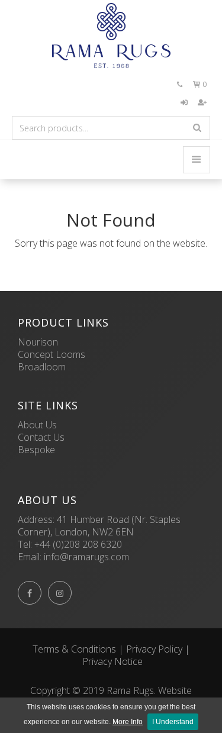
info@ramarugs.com (86, 556)
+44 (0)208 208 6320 (78, 544)
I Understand (173, 722)
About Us (37, 424)
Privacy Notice (112, 661)
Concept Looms (51, 354)
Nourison (38, 341)
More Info (127, 722)
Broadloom (42, 366)
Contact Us (41, 437)
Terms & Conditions (74, 648)
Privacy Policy (154, 648)
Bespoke (36, 449)
